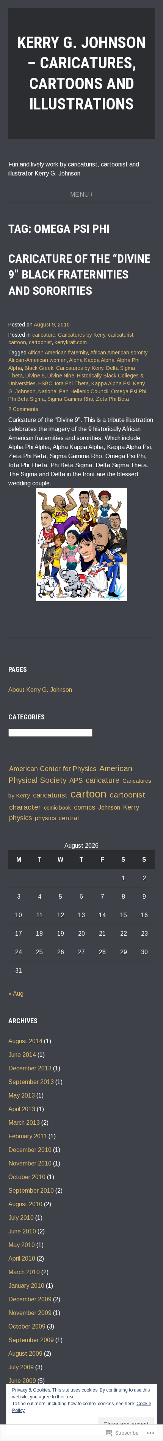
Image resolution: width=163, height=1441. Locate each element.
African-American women (37, 360)
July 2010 (21, 1218)
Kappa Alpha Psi (110, 383)
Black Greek (39, 368)
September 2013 (31, 1082)
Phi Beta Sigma (26, 399)
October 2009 (26, 1326)
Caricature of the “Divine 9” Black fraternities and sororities (79, 274)
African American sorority (118, 353)
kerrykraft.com (71, 342)
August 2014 (25, 1041)
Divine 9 (35, 376)
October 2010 (26, 1177)
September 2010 (31, 1190)
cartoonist (40, 342)
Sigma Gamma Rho (70, 399)
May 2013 (21, 1095)
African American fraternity (58, 353)
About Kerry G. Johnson (40, 690)
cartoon (17, 342)
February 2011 (27, 1136)
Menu (79, 194)
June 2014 (22, 1054)
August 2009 (25, 1353)
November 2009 (30, 1313)
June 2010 (22, 1231)
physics (20, 818)
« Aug (16, 993)
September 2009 (31, 1340)
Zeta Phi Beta (112, 399)
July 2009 (21, 1367)
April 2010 (21, 1258)
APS (76, 780)
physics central (57, 818)
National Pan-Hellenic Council (73, 391)
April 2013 (21, 1109)
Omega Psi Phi (128, 391)
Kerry (131, 807)
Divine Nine (60, 376)
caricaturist (120, 335)
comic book (57, 808)
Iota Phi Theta (72, 383)
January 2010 (26, 1285)
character (25, 807)
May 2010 (21, 1245)
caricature (43, 335)
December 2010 (30, 1150)
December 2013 (30, 1068)
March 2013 (24, 1122)
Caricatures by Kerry (81, 335)
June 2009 (22, 1381)
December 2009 (30, 1299)
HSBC (45, 383)
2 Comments (23, 409)
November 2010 (30, 1163)
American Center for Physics (52, 769)
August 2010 (25, 1204)
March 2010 (24, 1272)
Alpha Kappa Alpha (91, 360)
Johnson (109, 807)
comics (84, 807)
